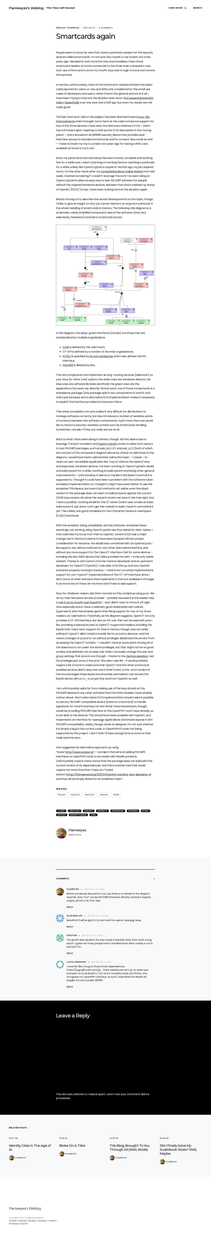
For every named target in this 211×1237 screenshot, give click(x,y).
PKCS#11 (68, 365)
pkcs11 (62, 815)
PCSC (145, 811)
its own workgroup (101, 356)
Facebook (42, 1220)
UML (93, 815)
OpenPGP (118, 811)
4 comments (106, 27)
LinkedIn (52, 1220)
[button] (178, 8)
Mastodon (22, 1220)
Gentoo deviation (137, 656)
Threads (12, 1220)
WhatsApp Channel (18, 1223)
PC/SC (67, 356)
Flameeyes (77, 830)
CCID (66, 347)
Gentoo (74, 811)
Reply (70, 907)
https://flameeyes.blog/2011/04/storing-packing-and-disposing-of (108, 774)
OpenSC (133, 811)
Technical (73, 28)
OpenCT (102, 811)
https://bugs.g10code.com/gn (84, 970)
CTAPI (61, 811)
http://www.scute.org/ (79, 752)
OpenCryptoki (107, 444)
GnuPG (88, 811)
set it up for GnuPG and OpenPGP (80, 602)
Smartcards (78, 815)
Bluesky (32, 1220)
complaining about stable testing (122, 171)
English (61, 28)
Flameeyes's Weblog (26, 8)
